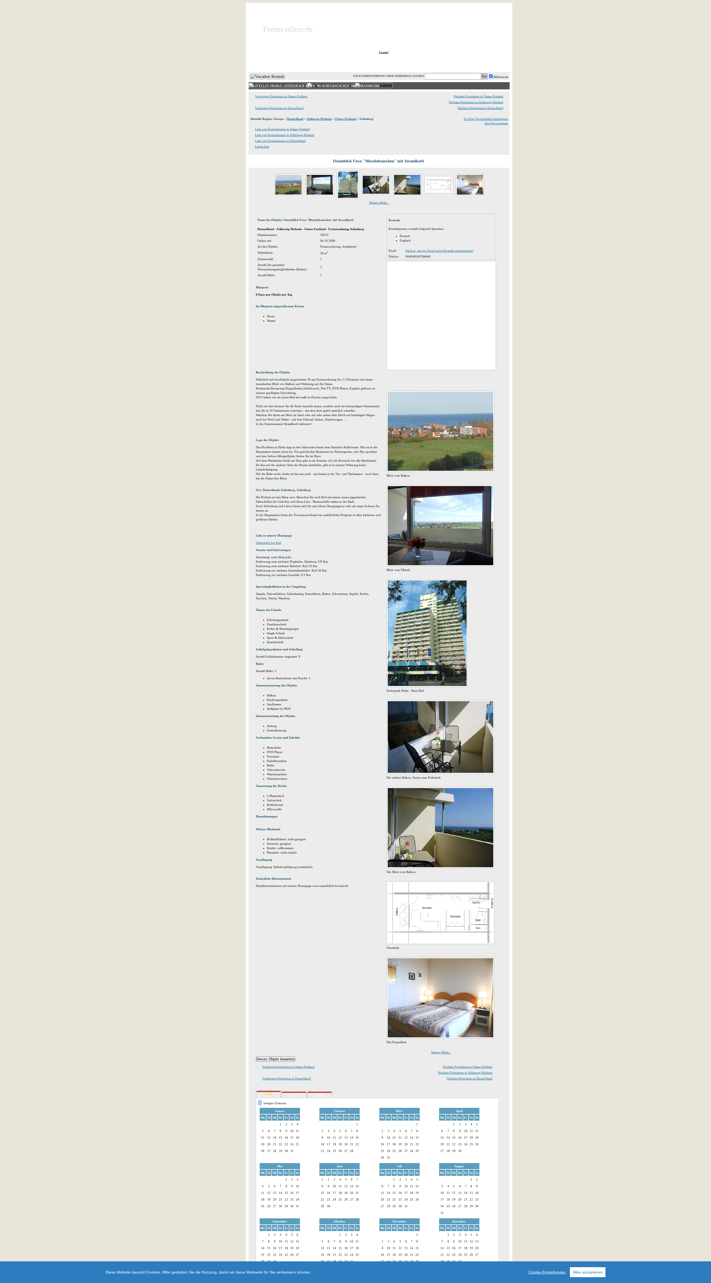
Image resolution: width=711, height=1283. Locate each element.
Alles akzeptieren (588, 1272)
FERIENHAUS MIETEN (316, 63)
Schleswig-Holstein (319, 118)
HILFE (495, 63)
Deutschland (295, 118)
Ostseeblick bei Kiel (268, 542)
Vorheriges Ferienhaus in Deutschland (279, 108)
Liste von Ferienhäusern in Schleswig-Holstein (284, 135)
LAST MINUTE (424, 63)
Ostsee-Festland (345, 118)
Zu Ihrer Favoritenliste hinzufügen (486, 118)
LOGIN (461, 63)
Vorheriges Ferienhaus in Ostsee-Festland (281, 96)
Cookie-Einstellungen (547, 1272)
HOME (267, 63)
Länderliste (262, 146)
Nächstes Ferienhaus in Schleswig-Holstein (476, 102)
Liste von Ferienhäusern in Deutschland (280, 140)
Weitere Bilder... (379, 202)
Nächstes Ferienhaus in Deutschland (480, 108)
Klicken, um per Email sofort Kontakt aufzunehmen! (439, 250)
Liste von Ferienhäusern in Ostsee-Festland (282, 129)
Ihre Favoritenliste (496, 123)
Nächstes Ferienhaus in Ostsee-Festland (478, 96)
